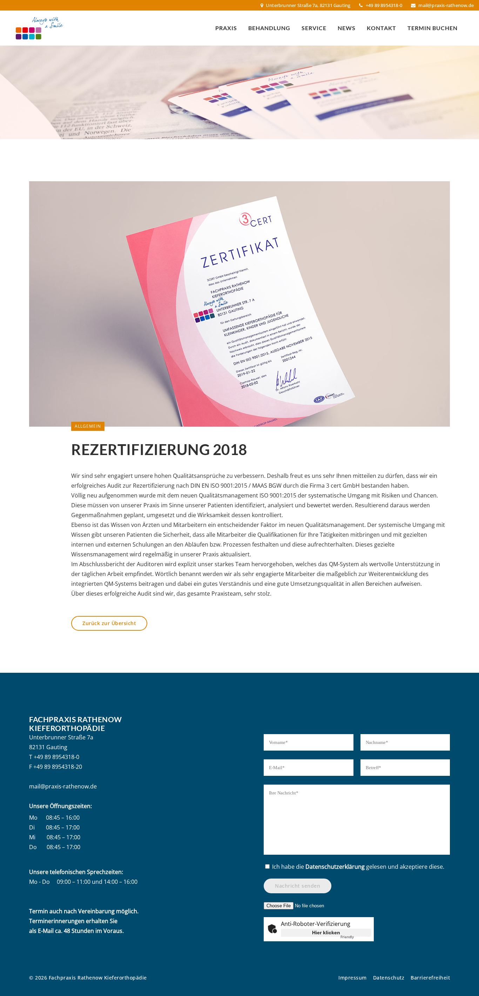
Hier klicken (326, 932)
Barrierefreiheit (430, 977)
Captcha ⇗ (355, 936)
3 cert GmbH (343, 485)
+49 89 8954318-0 (56, 757)
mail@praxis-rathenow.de (446, 5)
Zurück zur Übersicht (109, 623)
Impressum (352, 977)
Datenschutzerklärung (335, 866)
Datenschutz (389, 977)
